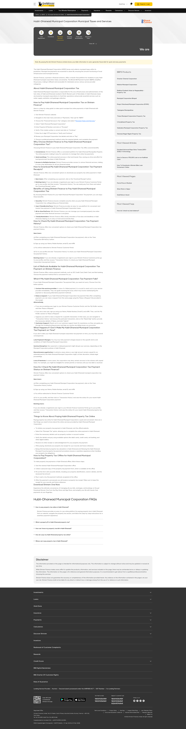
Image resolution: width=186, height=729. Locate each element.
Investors (148, 10)
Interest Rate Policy (132, 710)
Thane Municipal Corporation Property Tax (131, 116)
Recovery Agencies (147, 712)
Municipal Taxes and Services (85, 121)
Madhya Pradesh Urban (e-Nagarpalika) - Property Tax (130, 91)
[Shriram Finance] (46, 4)
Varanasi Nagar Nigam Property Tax (129, 134)
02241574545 (117, 703)
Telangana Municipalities (125, 110)
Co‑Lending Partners (113, 688)
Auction (54, 688)
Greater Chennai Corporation (127, 78)
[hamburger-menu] (36, 4)
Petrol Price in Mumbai (124, 183)
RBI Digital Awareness (42, 668)
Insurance (97, 10)
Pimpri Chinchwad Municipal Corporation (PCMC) (133, 104)
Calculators (119, 10)
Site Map (122, 710)
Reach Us (149, 714)
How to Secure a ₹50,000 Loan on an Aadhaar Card (132, 158)
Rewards (109, 10)
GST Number (100, 688)
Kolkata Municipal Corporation (127, 84)
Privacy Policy (113, 710)
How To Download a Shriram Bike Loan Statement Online (130, 166)
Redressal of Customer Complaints (47, 647)
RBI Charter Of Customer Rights (46, 675)
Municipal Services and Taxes (56, 14)
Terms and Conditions (100, 710)
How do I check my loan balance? (128, 210)
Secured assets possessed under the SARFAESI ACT (76, 688)
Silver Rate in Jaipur (123, 189)
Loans (51, 10)
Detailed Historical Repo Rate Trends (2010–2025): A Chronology (132, 150)
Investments (39, 10)
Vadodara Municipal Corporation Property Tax (132, 128)
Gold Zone (38, 606)
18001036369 (100, 701)
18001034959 (100, 699)
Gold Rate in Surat (123, 195)
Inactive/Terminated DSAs (132, 712)
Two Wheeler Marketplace (67, 10)
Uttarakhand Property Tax (126, 122)
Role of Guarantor (41, 682)
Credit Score (39, 661)
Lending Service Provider (42, 688)
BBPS (43, 14)
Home (37, 14)
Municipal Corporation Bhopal (127, 98)
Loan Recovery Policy (146, 710)
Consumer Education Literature (113, 712)
